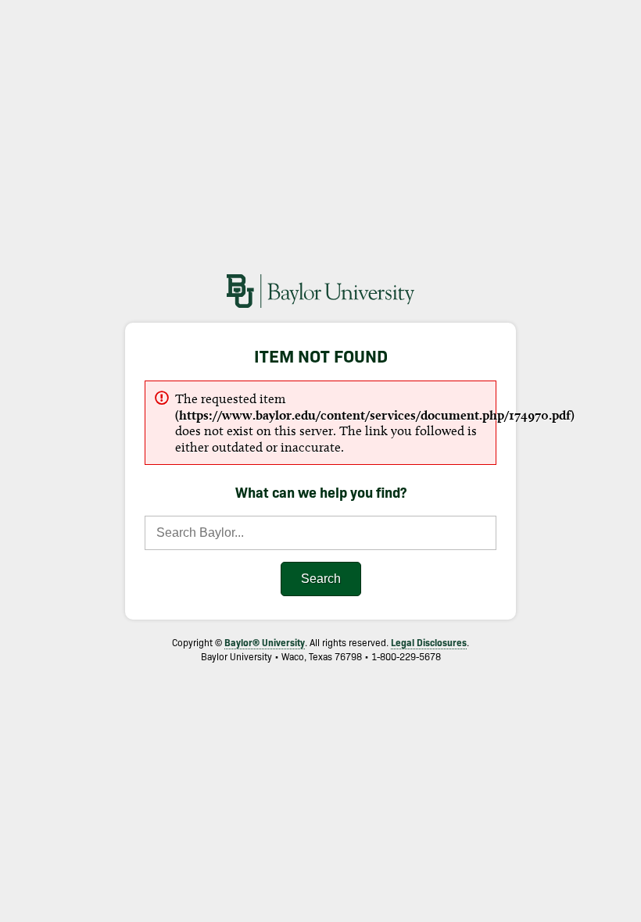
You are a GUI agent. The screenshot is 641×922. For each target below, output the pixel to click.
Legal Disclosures (429, 642)
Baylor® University (264, 642)
